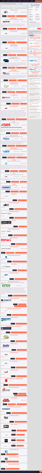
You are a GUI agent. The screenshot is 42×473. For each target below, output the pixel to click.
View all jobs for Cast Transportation (21, 119)
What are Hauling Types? (33, 109)
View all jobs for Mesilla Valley (22, 80)
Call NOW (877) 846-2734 (12, 28)
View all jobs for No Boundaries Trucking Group (19, 261)
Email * (30, 11)
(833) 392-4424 (24, 108)
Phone (36, 9)
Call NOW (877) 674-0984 (12, 80)
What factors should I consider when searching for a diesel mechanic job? (35, 115)
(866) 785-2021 (24, 97)
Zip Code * (30, 9)
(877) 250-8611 (24, 138)
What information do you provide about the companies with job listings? (34, 103)
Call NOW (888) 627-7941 (11, 404)
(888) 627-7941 (24, 400)
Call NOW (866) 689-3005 (11, 157)
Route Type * (37, 16)
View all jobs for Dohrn (20, 445)
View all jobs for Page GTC (22, 226)
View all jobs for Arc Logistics (22, 270)
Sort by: (21, 3)
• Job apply (24, 471)
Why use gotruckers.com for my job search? (34, 79)
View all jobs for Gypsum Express (21, 404)
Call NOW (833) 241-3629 (14, 191)
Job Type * (30, 14)
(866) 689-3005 (24, 151)
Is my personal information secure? (34, 112)
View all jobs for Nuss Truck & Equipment (12, 461)
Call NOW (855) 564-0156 (22, 304)
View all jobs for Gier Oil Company (21, 42)
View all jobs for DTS (23, 103)
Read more (3, 14)
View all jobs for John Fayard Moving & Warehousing (18, 332)
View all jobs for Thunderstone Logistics (20, 421)
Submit (39, 28)
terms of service (31, 23)
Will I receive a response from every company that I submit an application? (34, 100)
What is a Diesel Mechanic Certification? (33, 117)
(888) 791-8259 (24, 33)
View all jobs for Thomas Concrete (21, 376)
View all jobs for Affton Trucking (21, 28)
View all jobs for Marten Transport (21, 157)
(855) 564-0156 (24, 300)
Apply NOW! (5, 28)
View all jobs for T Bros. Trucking (21, 430)
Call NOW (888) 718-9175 (15, 181)
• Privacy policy (14, 471)
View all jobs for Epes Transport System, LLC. (20, 295)
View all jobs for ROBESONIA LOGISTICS (20, 217)
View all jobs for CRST (23, 181)
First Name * (31, 7)
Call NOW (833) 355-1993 (22, 393)
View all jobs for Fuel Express (22, 200)
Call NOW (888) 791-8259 (11, 42)
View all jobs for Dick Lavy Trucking (21, 323)
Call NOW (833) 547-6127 (11, 67)
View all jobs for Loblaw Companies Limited (13, 468)
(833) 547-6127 (24, 60)
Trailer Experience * (31, 19)
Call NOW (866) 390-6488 (10, 252)
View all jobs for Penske (23, 191)
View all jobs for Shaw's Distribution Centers (20, 235)
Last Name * (37, 7)
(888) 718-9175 (24, 176)
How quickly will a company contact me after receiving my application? (34, 97)
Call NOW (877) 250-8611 (11, 145)
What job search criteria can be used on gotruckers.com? (35, 81)
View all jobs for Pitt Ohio (20, 440)
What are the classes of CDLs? (34, 106)
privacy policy (36, 22)
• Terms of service (8, 471)
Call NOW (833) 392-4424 (10, 119)
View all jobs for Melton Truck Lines (21, 145)
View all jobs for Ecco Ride (20, 434)
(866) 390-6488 (24, 248)
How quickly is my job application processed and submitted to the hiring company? (34, 94)
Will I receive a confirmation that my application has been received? (35, 91)
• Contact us (19, 471)
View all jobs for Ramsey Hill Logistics (21, 252)
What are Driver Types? (33, 107)
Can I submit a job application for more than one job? (34, 89)
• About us (3, 471)
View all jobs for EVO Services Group (21, 358)
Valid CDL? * (31, 16)
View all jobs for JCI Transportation (21, 367)
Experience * (37, 14)
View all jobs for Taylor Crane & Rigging (12, 454)
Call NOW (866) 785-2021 (15, 103)
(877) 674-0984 (24, 73)
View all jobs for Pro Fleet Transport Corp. (20, 395)
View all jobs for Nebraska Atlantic (21, 67)
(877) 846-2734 (24, 21)
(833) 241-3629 (24, 187)
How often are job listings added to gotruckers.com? (34, 84)
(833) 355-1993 (24, 389)
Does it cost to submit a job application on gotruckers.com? (34, 86)
